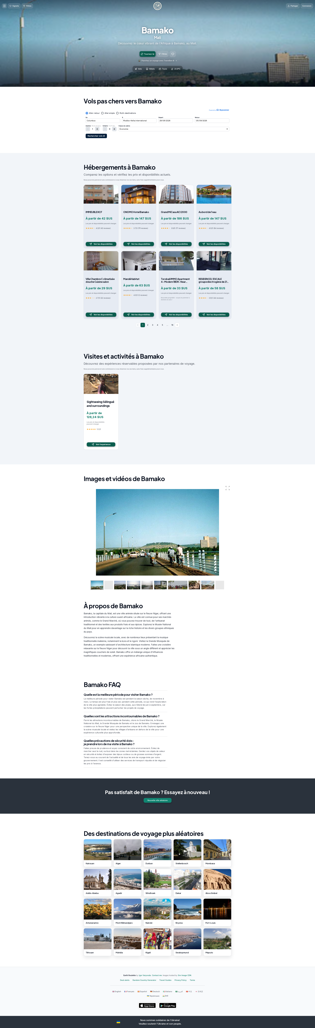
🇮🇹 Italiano (167, 991)
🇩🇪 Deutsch (155, 991)
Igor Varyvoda (145, 975)
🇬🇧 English (116, 991)
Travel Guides (165, 980)
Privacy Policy (181, 980)
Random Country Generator (144, 980)
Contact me (157, 975)
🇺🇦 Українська (153, 996)
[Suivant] (177, 325)
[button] (227, 488)
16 (172, 325)
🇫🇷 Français (129, 991)
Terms (192, 980)
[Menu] (4, 5)
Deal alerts (124, 980)
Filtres (164, 54)
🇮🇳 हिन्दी (165, 996)
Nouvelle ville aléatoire (158, 800)
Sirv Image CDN (184, 975)
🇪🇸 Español (142, 991)
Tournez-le (149, 54)
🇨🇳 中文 (189, 991)
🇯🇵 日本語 (199, 991)
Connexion (306, 6)
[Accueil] (157, 5)
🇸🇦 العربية (179, 991)
